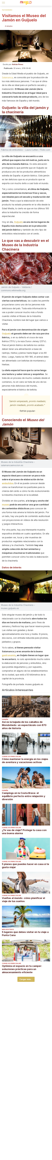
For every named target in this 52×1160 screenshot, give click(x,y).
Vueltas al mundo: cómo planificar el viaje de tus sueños (23, 900)
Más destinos (8, 929)
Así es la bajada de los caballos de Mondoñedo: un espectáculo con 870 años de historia (24, 725)
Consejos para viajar (11, 756)
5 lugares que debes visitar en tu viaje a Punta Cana (25, 934)
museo (5, 504)
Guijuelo (18, 222)
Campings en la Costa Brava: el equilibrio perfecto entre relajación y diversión (23, 796)
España (5, 719)
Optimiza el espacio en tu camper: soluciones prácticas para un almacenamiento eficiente (22, 969)
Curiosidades (7, 10)
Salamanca (7, 77)
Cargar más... (26, 979)
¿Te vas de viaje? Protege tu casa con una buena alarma (24, 832)
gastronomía (9, 655)
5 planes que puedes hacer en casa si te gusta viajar (25, 866)
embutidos (7, 483)
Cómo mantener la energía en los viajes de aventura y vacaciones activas (25, 761)
